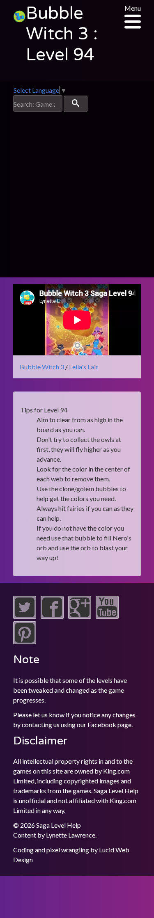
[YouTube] (107, 616)
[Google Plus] (79, 616)
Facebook (101, 724)
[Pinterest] (24, 642)
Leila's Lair (83, 367)
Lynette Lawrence (70, 835)
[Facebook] (52, 616)
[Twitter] (24, 616)
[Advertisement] (77, 193)
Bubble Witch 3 (42, 367)
